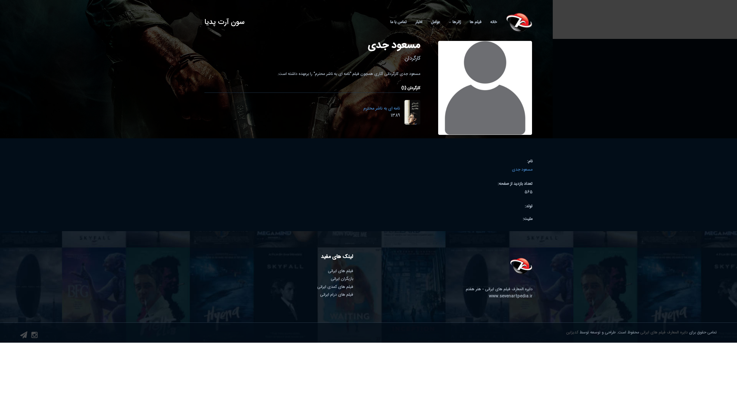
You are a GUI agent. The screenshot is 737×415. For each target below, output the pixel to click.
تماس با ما (398, 22)
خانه (493, 22)
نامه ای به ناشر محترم (381, 108)
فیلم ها (476, 22)
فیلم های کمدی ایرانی (335, 287)
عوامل (435, 22)
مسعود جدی (522, 169)
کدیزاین (572, 332)
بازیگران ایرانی (342, 279)
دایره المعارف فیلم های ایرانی (664, 332)
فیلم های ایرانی (340, 271)
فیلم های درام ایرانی (336, 294)
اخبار (418, 22)
